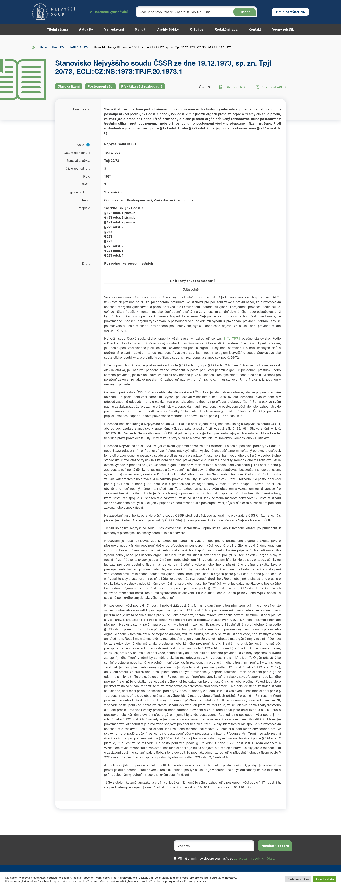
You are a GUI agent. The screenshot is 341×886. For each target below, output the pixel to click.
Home (33, 47)
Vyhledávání (114, 29)
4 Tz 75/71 (231, 338)
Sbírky (43, 47)
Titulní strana (57, 29)
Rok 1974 (58, 47)
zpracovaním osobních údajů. (254, 858)
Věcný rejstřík (283, 29)
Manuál (140, 29)
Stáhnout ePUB (274, 87)
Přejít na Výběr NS (290, 11)
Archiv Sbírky (168, 29)
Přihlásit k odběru (275, 845)
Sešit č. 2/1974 (79, 47)
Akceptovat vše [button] (325, 879)
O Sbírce (197, 29)
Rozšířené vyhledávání (111, 11)
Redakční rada (226, 29)
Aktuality (86, 29)
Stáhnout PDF (236, 87)
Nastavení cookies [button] (298, 879)
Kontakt (255, 29)
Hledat (244, 11)
